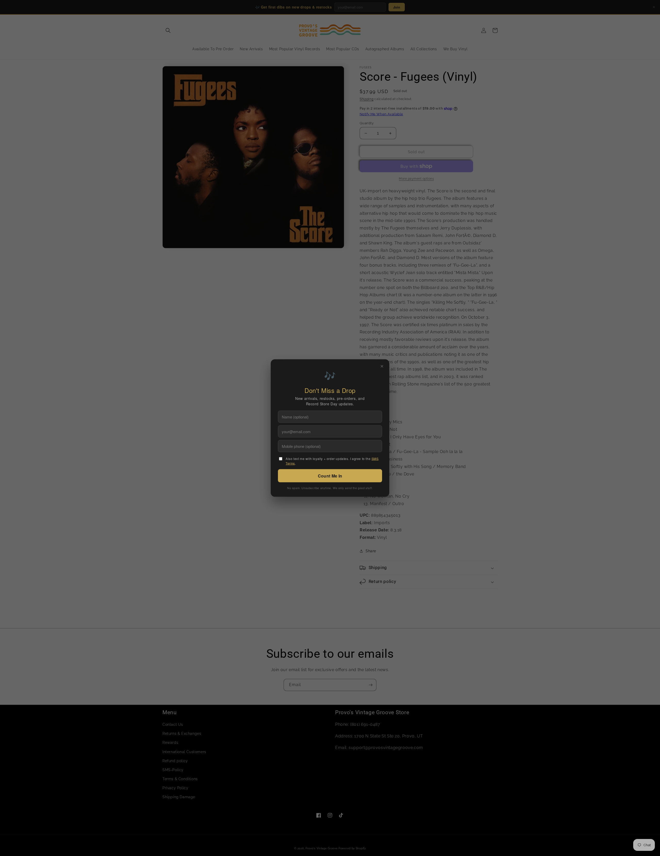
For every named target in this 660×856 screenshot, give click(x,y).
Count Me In (330, 476)
